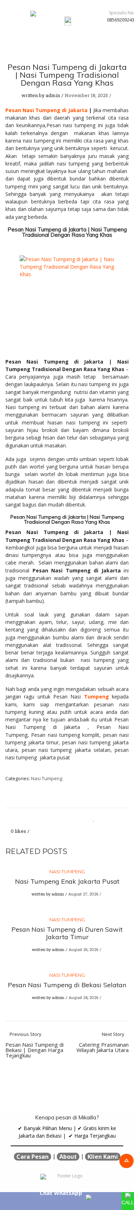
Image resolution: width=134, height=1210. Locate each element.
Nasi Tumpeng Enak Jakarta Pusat (67, 881)
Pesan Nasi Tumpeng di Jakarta (46, 110)
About (68, 1157)
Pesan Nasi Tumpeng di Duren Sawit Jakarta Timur (67, 933)
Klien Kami (103, 1157)
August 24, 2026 (83, 997)
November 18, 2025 (86, 95)
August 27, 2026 (83, 894)
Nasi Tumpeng (46, 778)
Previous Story (34, 1045)
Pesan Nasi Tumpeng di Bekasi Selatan (67, 985)
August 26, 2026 (83, 949)
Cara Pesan (32, 1157)
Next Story (102, 1042)
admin (53, 95)
